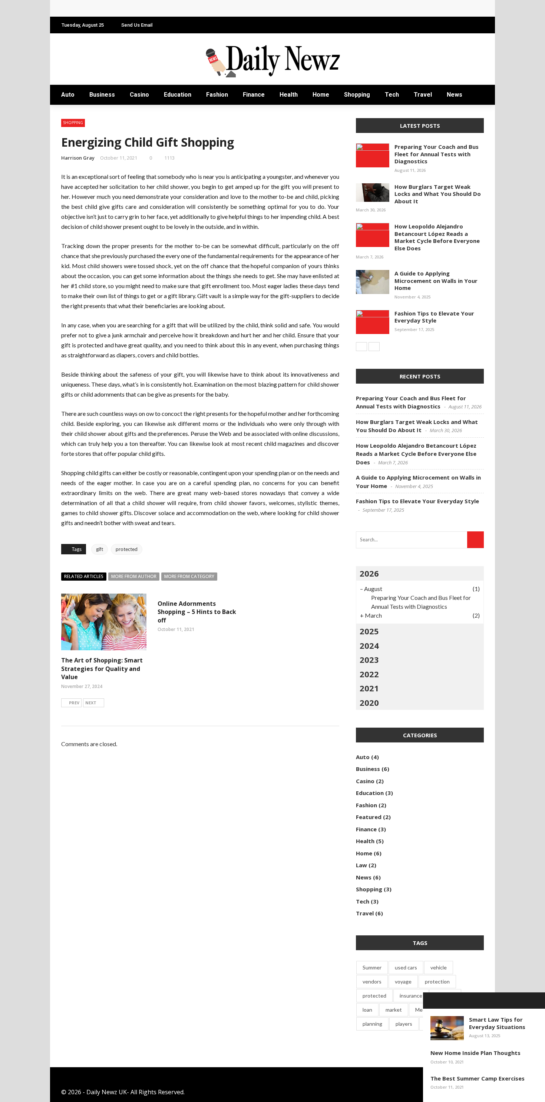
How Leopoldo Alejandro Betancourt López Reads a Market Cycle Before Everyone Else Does (199, 8)
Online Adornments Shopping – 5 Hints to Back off (197, 612)
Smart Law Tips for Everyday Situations (497, 1023)
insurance (411, 995)
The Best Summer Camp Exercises (477, 1078)
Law (361, 865)
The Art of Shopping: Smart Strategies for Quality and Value (102, 668)
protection (437, 981)
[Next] (374, 346)
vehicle (438, 967)
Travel (423, 94)
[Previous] (361, 346)
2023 (369, 659)
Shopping (357, 94)
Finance (254, 94)
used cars (406, 967)
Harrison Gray (78, 157)
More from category (189, 576)
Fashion (217, 94)
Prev (74, 702)
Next (90, 702)
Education (177, 94)
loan (367, 1009)
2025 (369, 631)
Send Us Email (136, 25)
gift (99, 549)
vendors (372, 981)
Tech (392, 94)
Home (321, 94)
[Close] (431, 1000)
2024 (369, 645)
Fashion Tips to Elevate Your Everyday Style (434, 317)
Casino (139, 94)
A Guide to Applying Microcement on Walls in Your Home (436, 280)
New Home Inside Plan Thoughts (475, 1052)
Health (289, 94)
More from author (133, 576)
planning (372, 1024)
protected (127, 549)
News (454, 94)
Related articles (83, 576)
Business (102, 94)
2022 (369, 673)
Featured (369, 817)
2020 (369, 702)
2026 (369, 573)
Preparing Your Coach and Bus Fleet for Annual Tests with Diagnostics (436, 154)
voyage (403, 981)
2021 (369, 688)
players (404, 1024)
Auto (68, 94)
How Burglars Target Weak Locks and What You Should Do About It (437, 194)
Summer (372, 967)
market (394, 1009)
